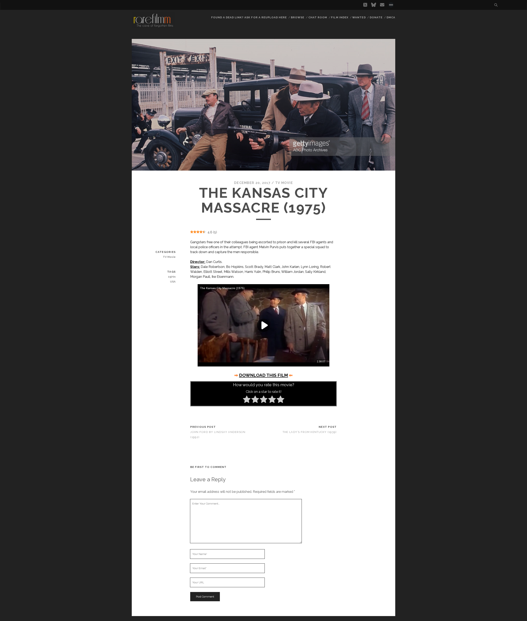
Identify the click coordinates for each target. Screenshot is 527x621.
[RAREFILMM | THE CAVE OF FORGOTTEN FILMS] (153, 26)
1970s (172, 276)
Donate (376, 17)
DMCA (391, 17)
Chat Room (317, 17)
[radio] (247, 400)
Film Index (339, 17)
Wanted (359, 17)
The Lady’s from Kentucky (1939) (310, 432)
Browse (297, 17)
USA (173, 281)
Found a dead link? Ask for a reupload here (249, 17)
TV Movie (284, 183)
